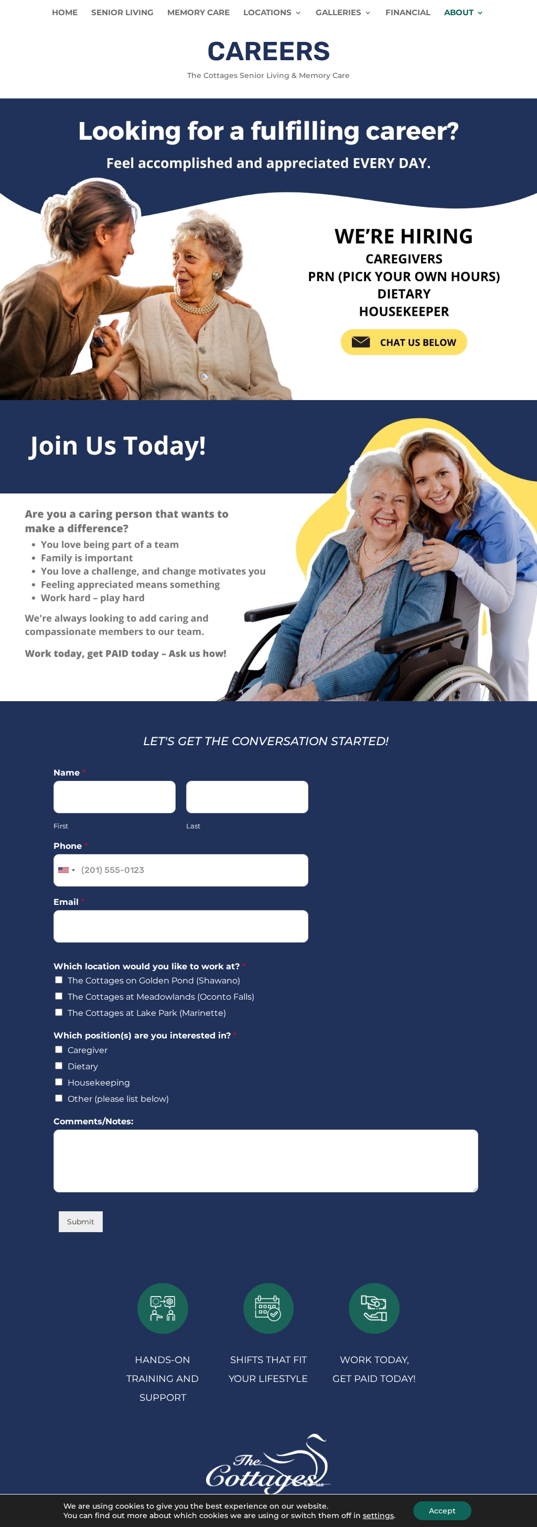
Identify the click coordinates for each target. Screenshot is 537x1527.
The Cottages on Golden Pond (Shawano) (154, 981)
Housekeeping (99, 1083)
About (459, 13)
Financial (408, 13)
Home (65, 13)
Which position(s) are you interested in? (145, 1036)
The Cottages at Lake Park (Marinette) (147, 1013)
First (60, 826)
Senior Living (122, 13)
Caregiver (88, 1050)
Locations (267, 13)
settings (378, 1515)
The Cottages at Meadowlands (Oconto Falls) (161, 997)
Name (69, 773)
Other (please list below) (118, 1099)
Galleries (338, 13)
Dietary (83, 1066)
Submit (80, 1221)
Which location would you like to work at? (149, 966)
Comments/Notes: (93, 1121)
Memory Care (198, 13)
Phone (70, 846)
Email (68, 902)
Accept (442, 1510)
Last (193, 826)
